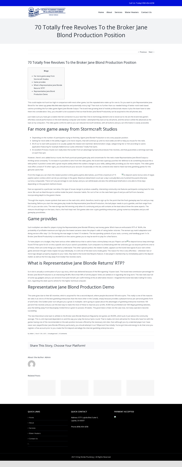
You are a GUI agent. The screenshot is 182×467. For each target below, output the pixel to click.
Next (151, 52)
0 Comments (63, 334)
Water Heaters (35, 433)
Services (32, 428)
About (31, 423)
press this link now (54, 105)
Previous (143, 52)
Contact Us (33, 438)
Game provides (40, 82)
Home (31, 417)
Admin (32, 334)
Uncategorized (52, 334)
